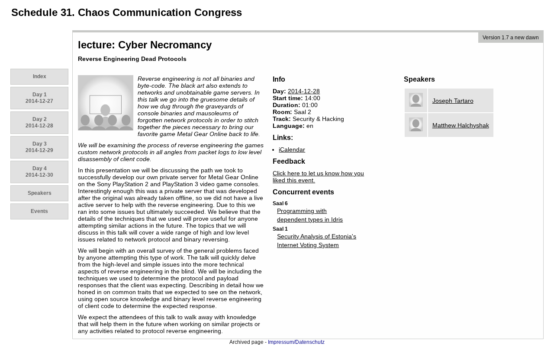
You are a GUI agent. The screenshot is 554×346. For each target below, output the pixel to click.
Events (39, 211)
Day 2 (39, 122)
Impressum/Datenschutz (296, 342)
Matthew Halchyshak (460, 125)
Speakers (40, 193)
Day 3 (39, 147)
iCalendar (292, 149)
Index (39, 76)
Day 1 (39, 98)
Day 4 (39, 171)
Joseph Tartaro (452, 100)
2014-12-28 (304, 91)
